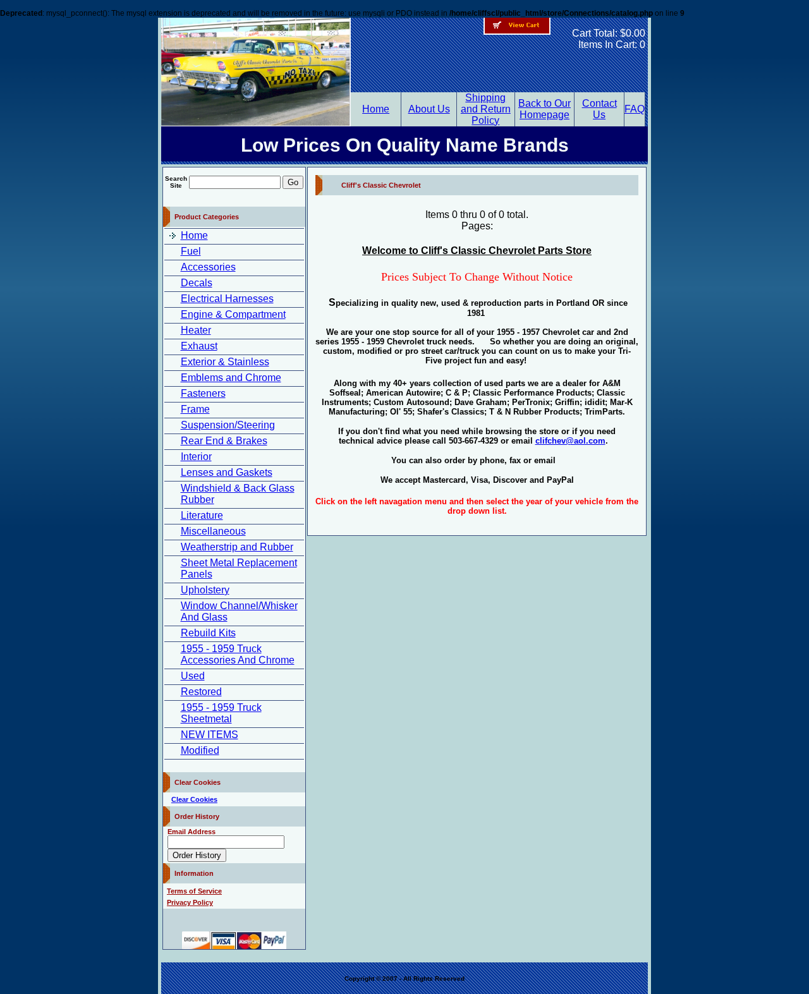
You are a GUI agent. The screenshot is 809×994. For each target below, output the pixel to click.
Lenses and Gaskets (226, 472)
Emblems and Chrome (231, 377)
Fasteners (203, 393)
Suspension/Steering (228, 425)
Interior (196, 456)
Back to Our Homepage (544, 109)
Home (375, 109)
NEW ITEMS (209, 734)
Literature (202, 515)
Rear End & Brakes (224, 440)
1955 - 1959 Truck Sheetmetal (221, 713)
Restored (201, 691)
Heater (196, 330)
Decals (196, 282)
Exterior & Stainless (225, 361)
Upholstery (205, 590)
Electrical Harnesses (227, 298)
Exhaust (199, 346)
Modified (200, 750)
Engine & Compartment (233, 314)
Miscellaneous (213, 531)
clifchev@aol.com (570, 440)
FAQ (634, 109)
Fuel (191, 251)
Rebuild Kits (208, 632)
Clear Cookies (194, 799)
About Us (429, 109)
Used (193, 675)
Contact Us (599, 109)
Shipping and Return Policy (486, 109)
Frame (195, 409)
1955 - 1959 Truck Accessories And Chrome (238, 654)
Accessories (208, 267)
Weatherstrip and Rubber (237, 547)
